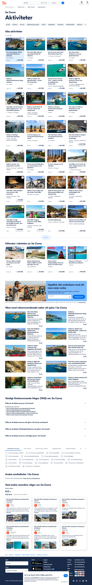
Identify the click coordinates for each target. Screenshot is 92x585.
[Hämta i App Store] (37, 569)
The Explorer (70, 575)
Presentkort (69, 573)
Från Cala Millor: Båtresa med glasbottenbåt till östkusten (20, 408)
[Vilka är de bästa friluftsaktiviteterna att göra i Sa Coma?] (85, 429)
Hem (6, 554)
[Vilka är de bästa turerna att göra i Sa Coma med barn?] (85, 422)
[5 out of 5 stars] (18, 502)
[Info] (10, 35)
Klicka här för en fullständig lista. (31, 478)
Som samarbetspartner (80, 566)
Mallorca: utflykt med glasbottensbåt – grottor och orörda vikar (22, 413)
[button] (14, 49)
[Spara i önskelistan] (22, 39)
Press (68, 570)
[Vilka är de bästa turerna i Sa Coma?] (85, 403)
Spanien (11, 554)
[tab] (13, 449)
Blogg (68, 568)
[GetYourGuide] (4, 3)
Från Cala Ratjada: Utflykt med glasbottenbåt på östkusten (21, 411)
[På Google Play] (37, 563)
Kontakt (45, 562)
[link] (14, 49)
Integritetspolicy (82, 302)
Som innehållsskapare (79, 564)
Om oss (69, 562)
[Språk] (81, 2)
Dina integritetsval (48, 569)
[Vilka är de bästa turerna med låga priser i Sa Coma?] (85, 435)
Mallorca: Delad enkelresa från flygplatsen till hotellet (19, 414)
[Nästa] (86, 260)
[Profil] (87, 2)
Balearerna (18, 554)
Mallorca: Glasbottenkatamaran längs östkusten (18, 410)
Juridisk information (48, 564)
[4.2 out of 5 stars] (9, 494)
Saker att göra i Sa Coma (29, 554)
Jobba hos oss (69, 565)
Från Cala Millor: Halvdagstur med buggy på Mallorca (45, 500)
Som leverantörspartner (80, 562)
